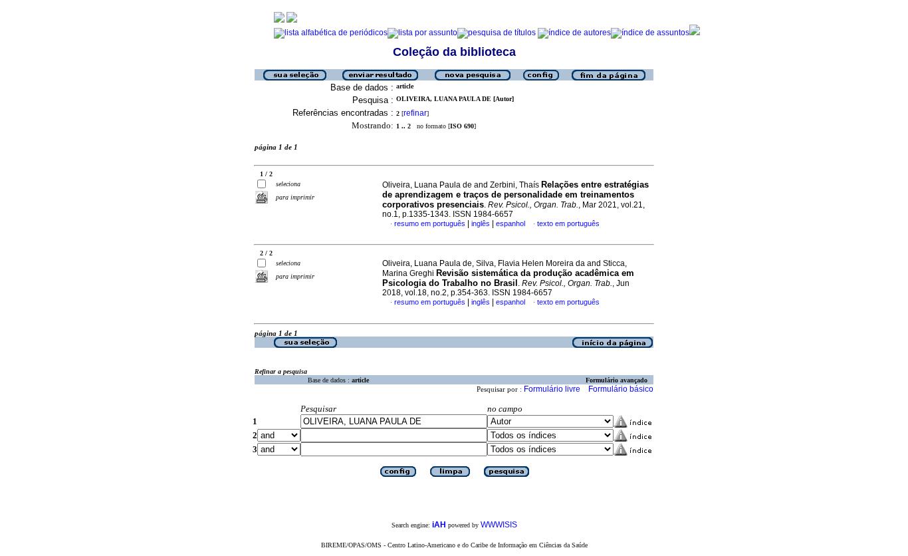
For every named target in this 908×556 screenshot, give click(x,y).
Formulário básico (620, 389)
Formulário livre (552, 389)
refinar (415, 113)
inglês (480, 223)
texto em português (568, 223)
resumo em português (429, 223)
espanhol (510, 223)
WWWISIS (499, 524)
